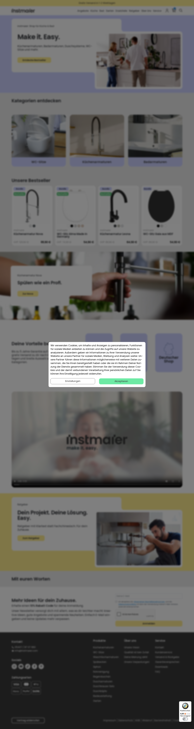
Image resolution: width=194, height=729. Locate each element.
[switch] (185, 719)
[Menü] (189, 702)
